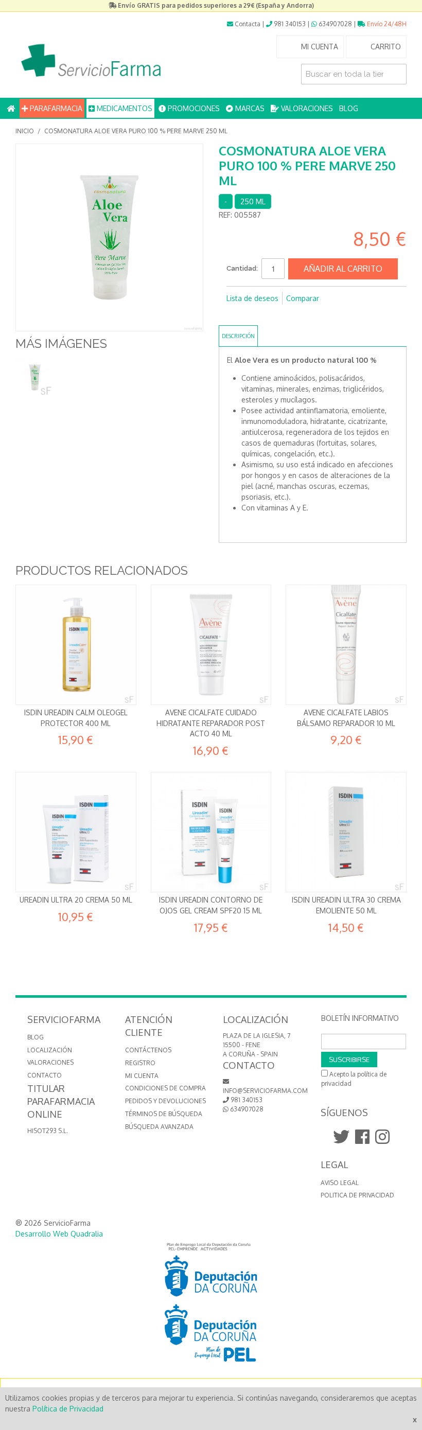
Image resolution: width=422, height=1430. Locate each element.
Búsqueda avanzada (159, 1127)
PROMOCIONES (193, 108)
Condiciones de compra (165, 1088)
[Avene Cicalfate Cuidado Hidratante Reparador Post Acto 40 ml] (211, 645)
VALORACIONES (306, 108)
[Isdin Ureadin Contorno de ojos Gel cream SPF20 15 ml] (211, 832)
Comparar (302, 298)
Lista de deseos (252, 298)
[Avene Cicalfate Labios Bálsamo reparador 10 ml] (346, 645)
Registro (140, 1063)
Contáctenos (148, 1050)
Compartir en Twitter (257, 315)
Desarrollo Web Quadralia (59, 1233)
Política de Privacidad (67, 1408)
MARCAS (249, 108)
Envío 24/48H (386, 24)
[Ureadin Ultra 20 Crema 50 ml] (75, 832)
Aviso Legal (340, 1183)
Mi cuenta (142, 1076)
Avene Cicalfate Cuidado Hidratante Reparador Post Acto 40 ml (210, 723)
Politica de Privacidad (357, 1195)
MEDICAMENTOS (123, 108)
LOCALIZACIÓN (49, 1050)
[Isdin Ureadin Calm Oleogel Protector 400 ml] (75, 645)
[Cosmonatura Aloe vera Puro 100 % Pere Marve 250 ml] (35, 377)
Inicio (24, 131)
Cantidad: (242, 268)
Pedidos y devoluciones (165, 1101)
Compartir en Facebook (236, 315)
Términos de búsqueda (163, 1114)
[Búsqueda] (396, 74)
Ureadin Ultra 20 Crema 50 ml (76, 899)
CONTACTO (44, 1075)
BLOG (348, 108)
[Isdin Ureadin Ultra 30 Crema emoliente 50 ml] (346, 832)
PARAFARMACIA (55, 108)
